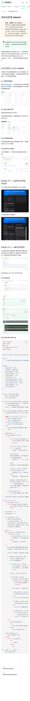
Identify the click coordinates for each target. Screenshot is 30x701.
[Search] (23, 2)
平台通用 (3, 6)
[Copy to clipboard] (26, 341)
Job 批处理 (16, 6)
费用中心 (9, 6)
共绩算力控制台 (8, 84)
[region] (15, 497)
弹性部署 (23, 6)
